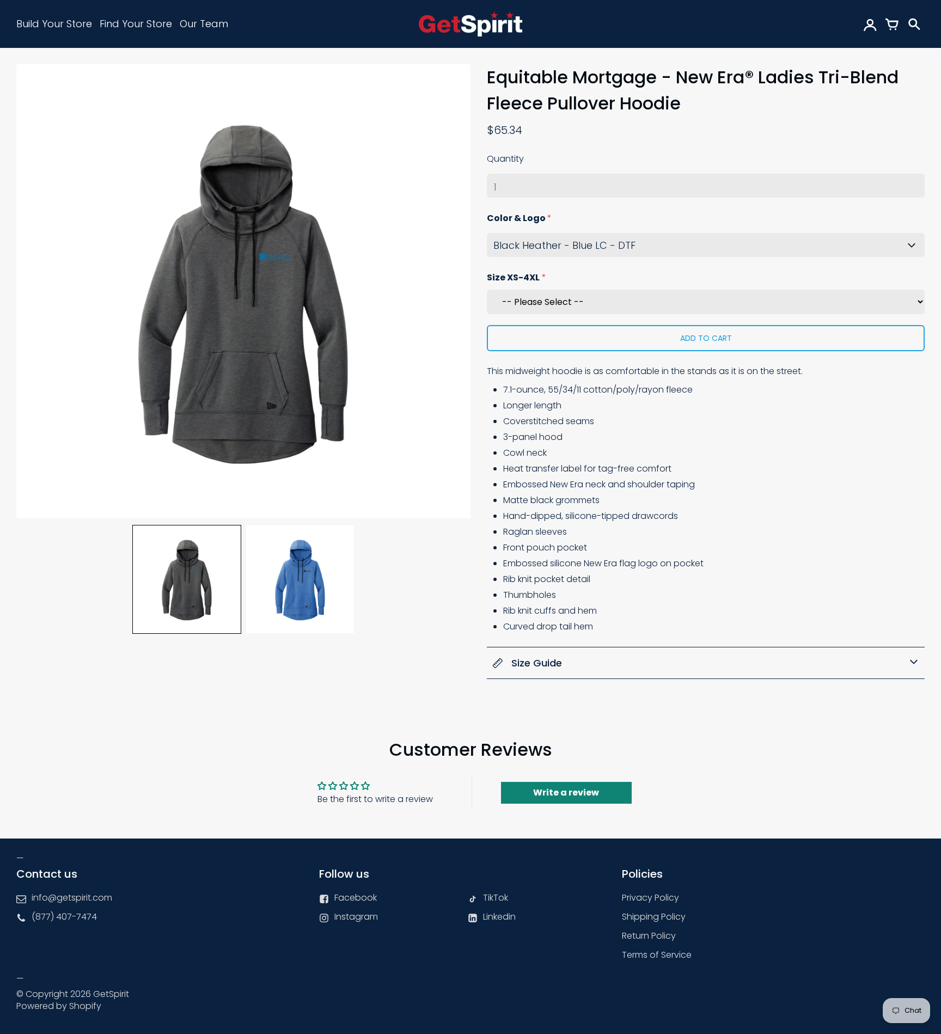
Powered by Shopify (58, 1006)
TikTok (495, 897)
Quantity (505, 158)
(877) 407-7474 (64, 916)
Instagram (356, 916)
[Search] (914, 24)
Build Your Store (54, 23)
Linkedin (499, 916)
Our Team (204, 23)
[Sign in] (870, 24)
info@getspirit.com (72, 897)
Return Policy (649, 935)
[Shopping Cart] (892, 24)
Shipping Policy (654, 916)
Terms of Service (657, 955)
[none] (186, 579)
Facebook (355, 897)
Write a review (566, 792)
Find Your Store (136, 23)
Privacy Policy (650, 897)
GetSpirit (111, 994)
